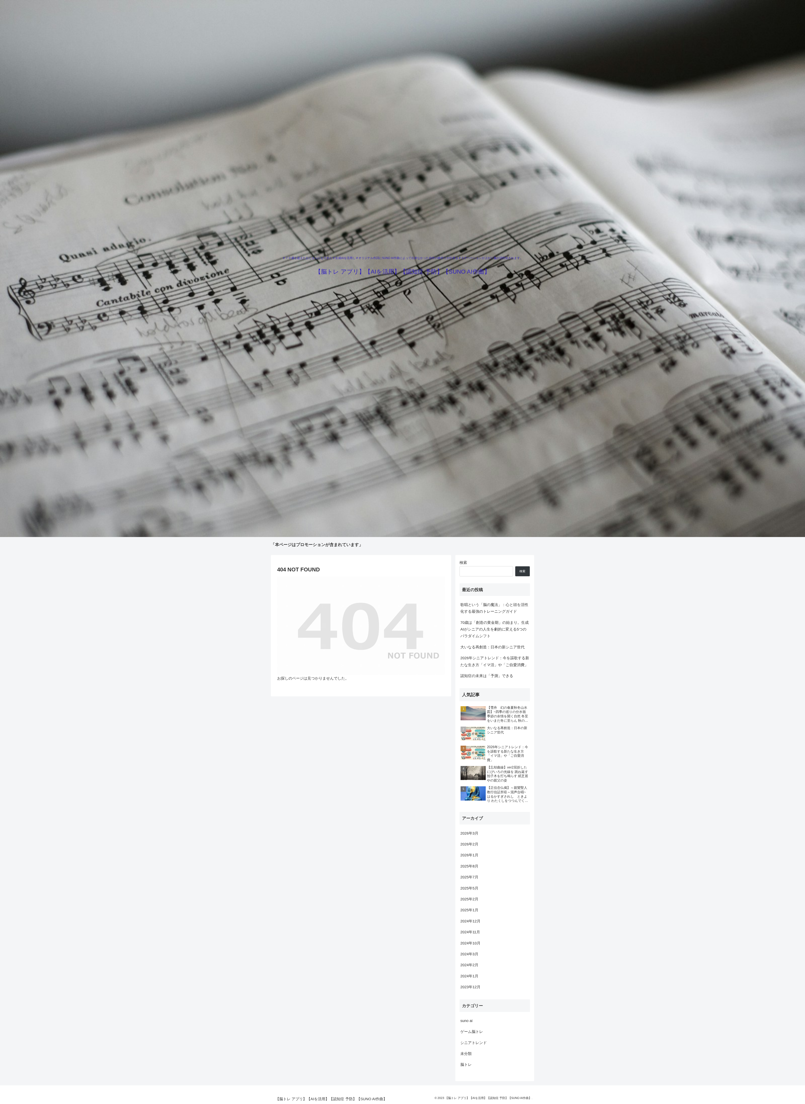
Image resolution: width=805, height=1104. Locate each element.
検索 (463, 562)
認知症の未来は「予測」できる (486, 676)
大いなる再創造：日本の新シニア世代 (492, 647)
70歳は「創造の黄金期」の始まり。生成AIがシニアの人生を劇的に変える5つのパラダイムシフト (494, 629)
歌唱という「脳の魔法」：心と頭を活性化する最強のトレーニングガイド (494, 608)
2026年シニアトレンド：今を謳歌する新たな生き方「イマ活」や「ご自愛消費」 (494, 661)
